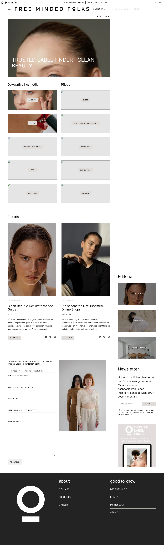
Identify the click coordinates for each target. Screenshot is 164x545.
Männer (85, 193)
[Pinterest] (9, 3)
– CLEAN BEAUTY (14, 301)
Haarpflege (85, 146)
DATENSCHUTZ (118, 489)
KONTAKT (115, 497)
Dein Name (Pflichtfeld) (18, 376)
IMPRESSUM (117, 504)
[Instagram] (2, 3)
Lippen (32, 123)
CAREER (63, 504)
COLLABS (158, 2)
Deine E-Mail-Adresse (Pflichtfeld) (22, 410)
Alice (10, 314)
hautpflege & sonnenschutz (86, 123)
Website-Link (13, 399)
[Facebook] (6, 3)
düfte (85, 100)
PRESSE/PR (65, 497)
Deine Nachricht (15, 421)
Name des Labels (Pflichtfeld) (20, 387)
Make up (32, 100)
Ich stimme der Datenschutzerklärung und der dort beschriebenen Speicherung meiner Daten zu (136, 412)
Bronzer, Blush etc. (32, 146)
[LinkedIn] (12, 3)
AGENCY (115, 512)
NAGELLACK (32, 193)
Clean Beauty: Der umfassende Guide (30, 307)
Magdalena (66, 314)
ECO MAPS (103, 16)
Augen (32, 170)
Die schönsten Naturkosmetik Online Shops (82, 307)
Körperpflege (85, 170)
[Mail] (16, 3)
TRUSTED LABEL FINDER (125, 9)
